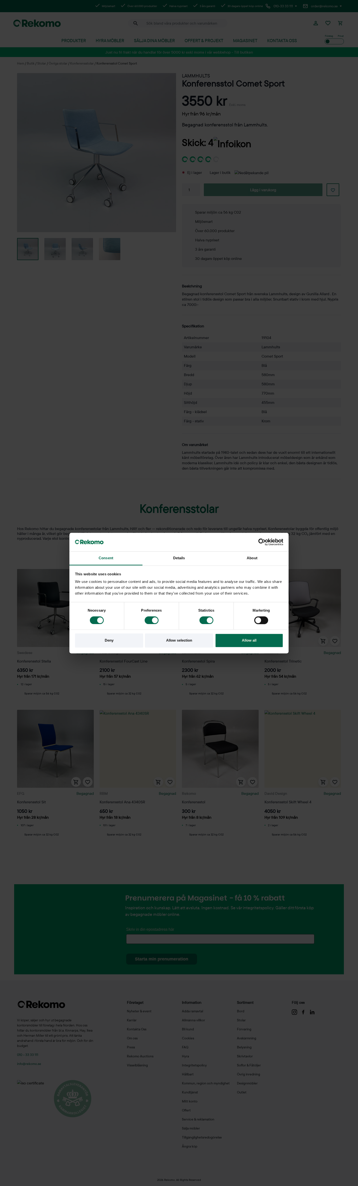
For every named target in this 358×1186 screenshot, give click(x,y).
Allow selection (179, 640)
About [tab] (252, 558)
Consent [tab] (106, 558)
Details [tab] (179, 558)
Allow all (249, 640)
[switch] (152, 620)
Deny (109, 640)
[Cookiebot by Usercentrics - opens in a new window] (262, 542)
